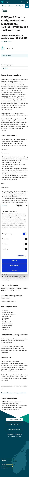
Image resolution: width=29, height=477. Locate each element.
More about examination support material (13, 393)
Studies (4, 6)
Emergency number (14, 429)
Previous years (6, 41)
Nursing (5, 68)
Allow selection (14, 265)
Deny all (14, 270)
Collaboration (20, 6)
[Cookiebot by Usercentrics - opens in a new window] (17, 205)
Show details (20, 255)
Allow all (14, 260)
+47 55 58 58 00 (15, 424)
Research (11, 6)
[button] (27, 2)
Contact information (14, 420)
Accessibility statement (14, 434)
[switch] (25, 239)
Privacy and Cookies (14, 436)
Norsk (22, 2)
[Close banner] (26, 205)
